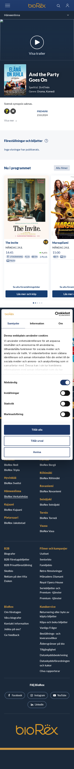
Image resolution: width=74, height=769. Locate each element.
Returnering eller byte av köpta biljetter (54, 614)
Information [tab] (37, 323)
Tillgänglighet (48, 649)
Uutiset (44, 553)
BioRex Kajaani (13, 509)
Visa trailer (37, 53)
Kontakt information (16, 623)
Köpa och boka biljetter (54, 622)
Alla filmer (62, 167)
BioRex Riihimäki (50, 478)
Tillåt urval (37, 440)
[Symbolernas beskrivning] (46, 140)
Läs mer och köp (26, 294)
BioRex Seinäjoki (50, 504)
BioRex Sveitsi (12, 483)
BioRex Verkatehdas (16, 496)
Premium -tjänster (51, 598)
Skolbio (8, 570)
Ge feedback (11, 634)
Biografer (9, 553)
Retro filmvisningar (51, 570)
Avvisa (37, 452)
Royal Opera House (51, 582)
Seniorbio (45, 559)
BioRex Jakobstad (14, 522)
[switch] (65, 393)
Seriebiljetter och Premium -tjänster (51, 590)
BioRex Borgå (48, 464)
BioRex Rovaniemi (50, 491)
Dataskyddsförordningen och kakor (55, 663)
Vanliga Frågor (48, 627)
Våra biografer (12, 617)
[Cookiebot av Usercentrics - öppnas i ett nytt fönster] (55, 314)
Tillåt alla (37, 429)
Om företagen (12, 612)
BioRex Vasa (47, 531)
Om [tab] (61, 323)
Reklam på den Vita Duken (15, 578)
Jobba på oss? (12, 629)
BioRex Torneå (48, 517)
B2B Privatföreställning (18, 565)
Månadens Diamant (51, 576)
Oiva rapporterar (50, 670)
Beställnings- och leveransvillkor (50, 636)
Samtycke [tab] (13, 323)
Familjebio (46, 565)
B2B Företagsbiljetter (16, 559)
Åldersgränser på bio (52, 643)
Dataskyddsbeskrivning (54, 655)
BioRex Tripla (12, 469)
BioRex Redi (11, 464)
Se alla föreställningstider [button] (26, 286)
